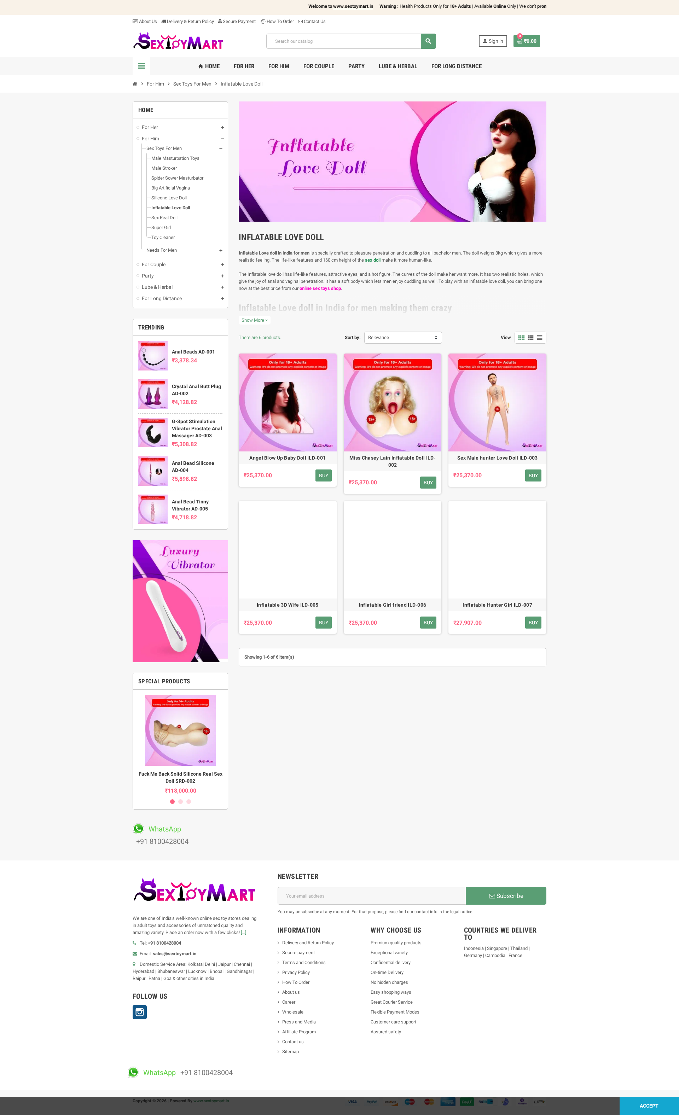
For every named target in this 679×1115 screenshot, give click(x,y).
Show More (254, 320)
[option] (180, 744)
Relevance (378, 337)
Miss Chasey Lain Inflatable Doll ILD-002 (392, 461)
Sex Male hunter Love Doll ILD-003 (497, 458)
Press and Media (299, 1021)
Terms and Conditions (304, 962)
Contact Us (314, 21)
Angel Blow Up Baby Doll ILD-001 (287, 458)
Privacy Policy (296, 972)
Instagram (140, 1012)
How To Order (280, 21)
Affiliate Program (299, 1031)
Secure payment (298, 952)
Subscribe (509, 895)
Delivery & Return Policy (190, 21)
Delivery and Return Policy (308, 942)
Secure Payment (239, 21)
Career (288, 1002)
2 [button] (180, 801)
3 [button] (188, 801)
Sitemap (290, 1051)
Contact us (293, 1041)
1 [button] (172, 801)
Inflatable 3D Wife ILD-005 (287, 605)
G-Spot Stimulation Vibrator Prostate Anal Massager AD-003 (197, 428)
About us (291, 992)
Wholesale (292, 1012)
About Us (147, 21)
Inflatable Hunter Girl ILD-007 (497, 605)
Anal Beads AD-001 (193, 352)
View (506, 337)
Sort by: (353, 337)
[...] (243, 932)
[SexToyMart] (178, 40)
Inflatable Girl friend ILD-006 (392, 605)
